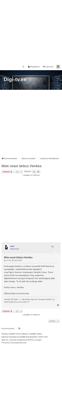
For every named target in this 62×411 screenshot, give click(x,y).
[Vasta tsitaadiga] (52, 246)
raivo (12, 246)
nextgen (38, 340)
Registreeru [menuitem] (35, 67)
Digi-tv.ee (15, 79)
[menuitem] (5, 342)
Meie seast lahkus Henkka (21, 166)
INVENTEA (29, 340)
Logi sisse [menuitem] (49, 67)
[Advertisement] (31, 31)
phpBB (11, 334)
